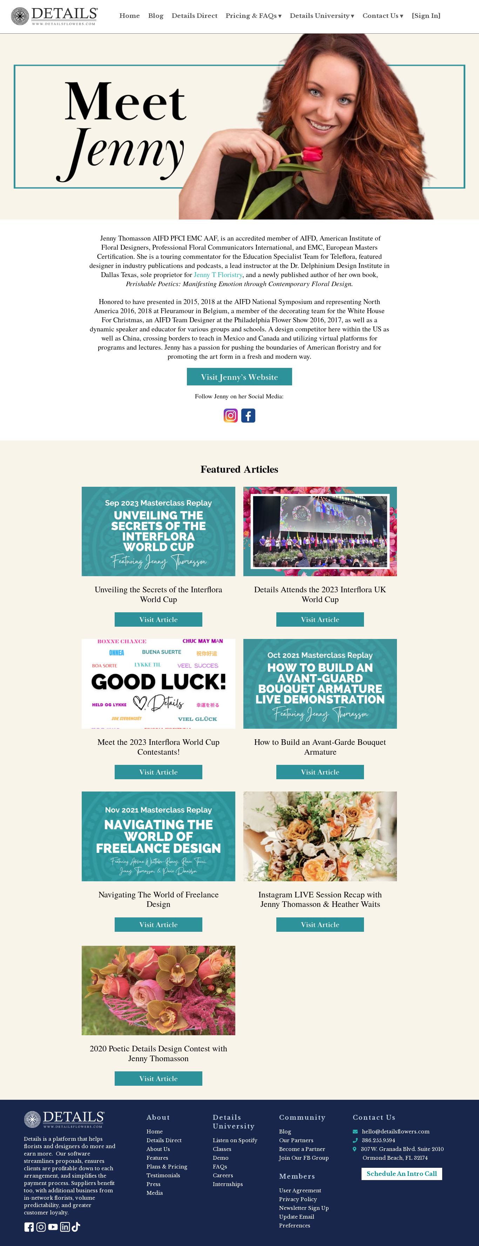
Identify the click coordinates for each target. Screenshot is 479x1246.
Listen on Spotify (235, 1140)
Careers (223, 1175)
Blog (155, 16)
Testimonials (163, 1175)
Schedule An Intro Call (402, 1173)
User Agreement (300, 1190)
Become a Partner (302, 1149)
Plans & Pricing (167, 1167)
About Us (158, 1149)
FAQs (220, 1167)
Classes (222, 1149)
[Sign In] (426, 16)
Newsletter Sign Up (304, 1208)
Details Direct (194, 16)
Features (157, 1158)
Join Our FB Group (304, 1158)
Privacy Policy (298, 1199)
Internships (228, 1184)
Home (130, 16)
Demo (221, 1158)
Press (154, 1184)
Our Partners (296, 1140)
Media (155, 1193)
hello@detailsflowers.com (396, 1132)
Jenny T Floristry (218, 274)
